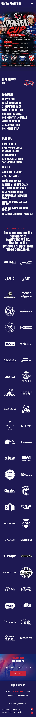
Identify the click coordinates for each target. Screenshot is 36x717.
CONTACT (11, 695)
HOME (8, 691)
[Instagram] (32, 712)
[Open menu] (32, 3)
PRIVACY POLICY (22, 695)
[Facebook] (32, 709)
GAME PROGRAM (18, 691)
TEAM (28, 691)
